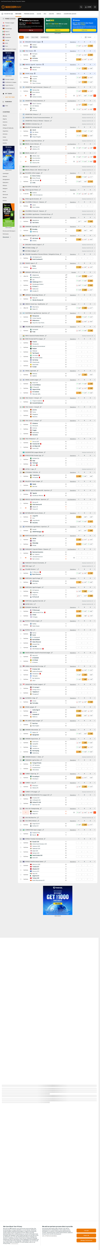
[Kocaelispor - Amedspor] (57, 777)
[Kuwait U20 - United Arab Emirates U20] (57, 843)
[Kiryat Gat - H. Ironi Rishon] (57, 383)
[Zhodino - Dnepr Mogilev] (57, 135)
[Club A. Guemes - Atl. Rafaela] (57, 104)
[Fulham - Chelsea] (57, 46)
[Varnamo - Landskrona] (57, 747)
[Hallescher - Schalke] (57, 290)
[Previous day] (81, 37)
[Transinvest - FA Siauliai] (57, 476)
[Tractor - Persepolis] (57, 343)
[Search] (81, 7)
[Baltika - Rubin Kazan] (57, 625)
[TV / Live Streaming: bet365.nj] (74, 557)
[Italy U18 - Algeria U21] (57, 874)
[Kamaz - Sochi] (57, 634)
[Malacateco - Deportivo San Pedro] (57, 321)
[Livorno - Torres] (57, 411)
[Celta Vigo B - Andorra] (57, 711)
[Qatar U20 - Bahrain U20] (57, 852)
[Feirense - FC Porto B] (57, 596)
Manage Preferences (86, 1240)
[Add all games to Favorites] (20, 42)
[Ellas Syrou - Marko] (57, 308)
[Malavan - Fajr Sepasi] (57, 352)
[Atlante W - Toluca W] (57, 508)
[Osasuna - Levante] (57, 77)
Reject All (86, 1235)
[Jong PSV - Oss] (57, 517)
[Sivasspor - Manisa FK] (57, 786)
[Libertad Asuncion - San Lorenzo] (57, 558)
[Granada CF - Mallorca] (57, 715)
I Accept (86, 1230)
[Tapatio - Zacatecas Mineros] (57, 494)
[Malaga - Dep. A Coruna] (57, 82)
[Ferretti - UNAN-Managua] (57, 530)
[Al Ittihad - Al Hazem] (57, 661)
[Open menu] (95, 7)
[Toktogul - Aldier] (57, 464)
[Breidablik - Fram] (57, 330)
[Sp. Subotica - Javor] (57, 679)
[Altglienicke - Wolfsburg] (57, 276)
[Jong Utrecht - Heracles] (57, 521)
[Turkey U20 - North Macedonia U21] (57, 879)
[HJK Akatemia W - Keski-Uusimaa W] (57, 258)
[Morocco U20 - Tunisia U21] (57, 865)
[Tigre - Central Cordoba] (57, 95)
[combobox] (88, 37)
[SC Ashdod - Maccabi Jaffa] (57, 393)
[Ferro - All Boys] (57, 109)
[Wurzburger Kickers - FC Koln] (57, 285)
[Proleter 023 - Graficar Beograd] (57, 670)
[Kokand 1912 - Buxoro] (57, 834)
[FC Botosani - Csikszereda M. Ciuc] (57, 611)
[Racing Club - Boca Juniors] (57, 91)
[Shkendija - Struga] (57, 544)
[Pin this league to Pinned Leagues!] (50, 87)
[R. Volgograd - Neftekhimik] (57, 638)
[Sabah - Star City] (57, 485)
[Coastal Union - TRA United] (57, 768)
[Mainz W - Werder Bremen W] (57, 299)
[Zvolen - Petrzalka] (57, 702)
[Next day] (94, 37)
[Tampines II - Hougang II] (57, 693)
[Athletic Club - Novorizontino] (57, 157)
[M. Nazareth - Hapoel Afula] (57, 388)
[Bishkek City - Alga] (57, 459)
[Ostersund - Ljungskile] (57, 742)
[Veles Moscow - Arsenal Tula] (57, 643)
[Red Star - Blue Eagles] (57, 724)
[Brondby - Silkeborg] (57, 230)
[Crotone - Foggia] (57, 429)
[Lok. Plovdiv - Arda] (57, 181)
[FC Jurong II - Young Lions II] (57, 688)
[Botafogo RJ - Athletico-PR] (57, 148)
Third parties (14, 1243)
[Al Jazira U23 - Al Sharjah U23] (57, 799)
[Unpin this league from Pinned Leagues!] (42, 42)
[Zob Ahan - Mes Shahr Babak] (57, 356)
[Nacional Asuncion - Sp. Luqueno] (57, 553)
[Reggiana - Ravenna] (57, 415)
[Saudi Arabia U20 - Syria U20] (57, 856)
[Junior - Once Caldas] (57, 206)
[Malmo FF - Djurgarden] (57, 733)
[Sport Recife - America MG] (57, 161)
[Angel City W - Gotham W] (57, 824)
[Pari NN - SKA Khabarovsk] (57, 647)
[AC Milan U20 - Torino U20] (57, 447)
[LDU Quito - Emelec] (57, 239)
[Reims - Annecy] (57, 267)
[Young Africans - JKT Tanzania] (57, 764)
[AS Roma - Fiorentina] (57, 59)
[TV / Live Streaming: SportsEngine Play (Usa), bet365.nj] (74, 95)
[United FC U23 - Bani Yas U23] (57, 803)
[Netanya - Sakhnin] (57, 374)
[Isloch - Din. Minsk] (57, 131)
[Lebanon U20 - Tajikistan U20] (57, 847)
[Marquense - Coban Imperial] (57, 317)
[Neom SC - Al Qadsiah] (57, 656)
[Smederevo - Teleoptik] (57, 675)
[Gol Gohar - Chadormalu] (57, 361)
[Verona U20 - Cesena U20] (57, 442)
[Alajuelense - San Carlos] (57, 221)
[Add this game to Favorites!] (20, 45)
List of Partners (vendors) (49, 1236)
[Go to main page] (15, 7)
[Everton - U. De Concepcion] (57, 194)
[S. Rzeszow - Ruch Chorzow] (57, 573)
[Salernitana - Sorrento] (57, 433)
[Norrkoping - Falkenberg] (57, 752)
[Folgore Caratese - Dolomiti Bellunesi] (57, 402)
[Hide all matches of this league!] (94, 42)
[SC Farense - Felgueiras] (57, 591)
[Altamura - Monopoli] (57, 424)
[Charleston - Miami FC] (57, 812)
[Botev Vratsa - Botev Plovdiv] (57, 177)
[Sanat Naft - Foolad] (57, 365)
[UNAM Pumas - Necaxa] (57, 68)
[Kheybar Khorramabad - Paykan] (57, 347)
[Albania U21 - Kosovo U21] (57, 870)
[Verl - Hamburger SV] (57, 281)
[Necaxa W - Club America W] (57, 503)
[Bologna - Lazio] (57, 55)
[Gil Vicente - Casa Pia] (57, 582)
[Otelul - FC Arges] (57, 616)
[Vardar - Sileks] (57, 539)
